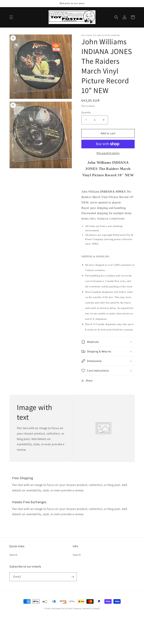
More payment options (108, 153)
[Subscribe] (72, 576)
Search (13, 554)
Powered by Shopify (91, 608)
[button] (11, 17)
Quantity (86, 112)
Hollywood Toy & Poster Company (66, 608)
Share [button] (89, 380)
